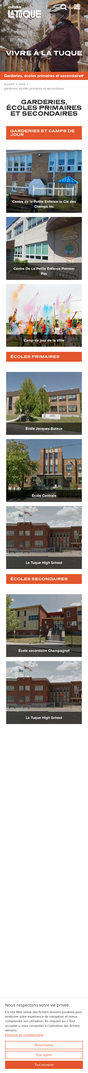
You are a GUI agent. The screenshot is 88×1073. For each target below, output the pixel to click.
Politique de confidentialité (24, 1035)
